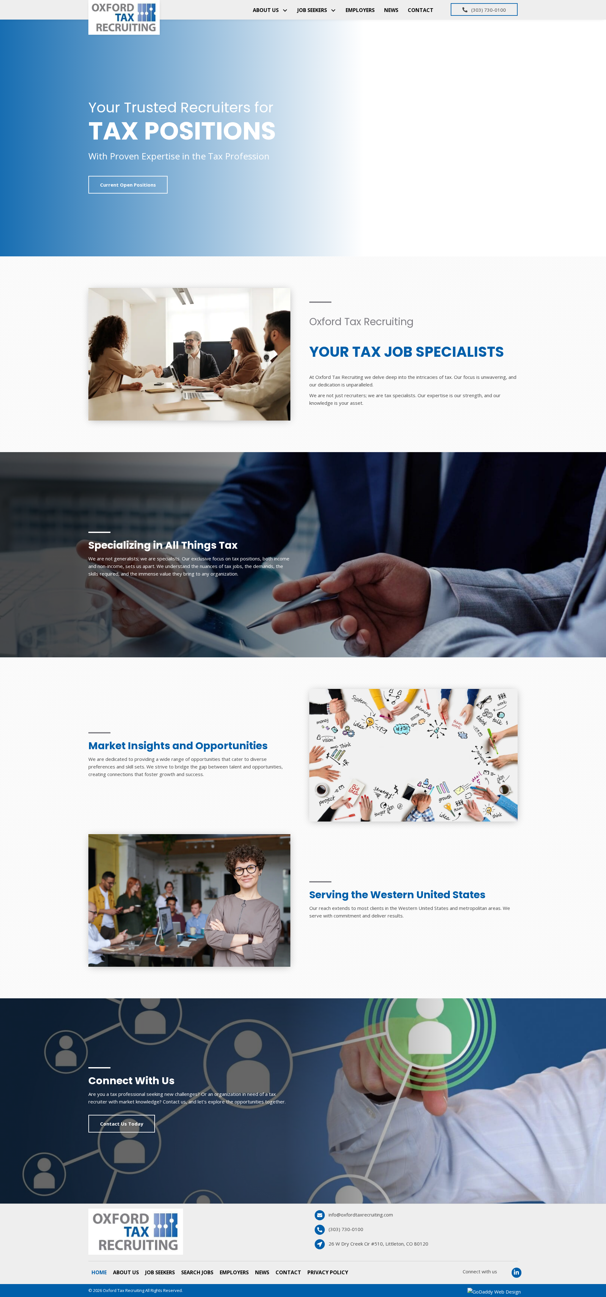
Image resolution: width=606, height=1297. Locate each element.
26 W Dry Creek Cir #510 (378, 1243)
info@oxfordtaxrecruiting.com (361, 1214)
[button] (284, 10)
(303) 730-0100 (346, 1229)
